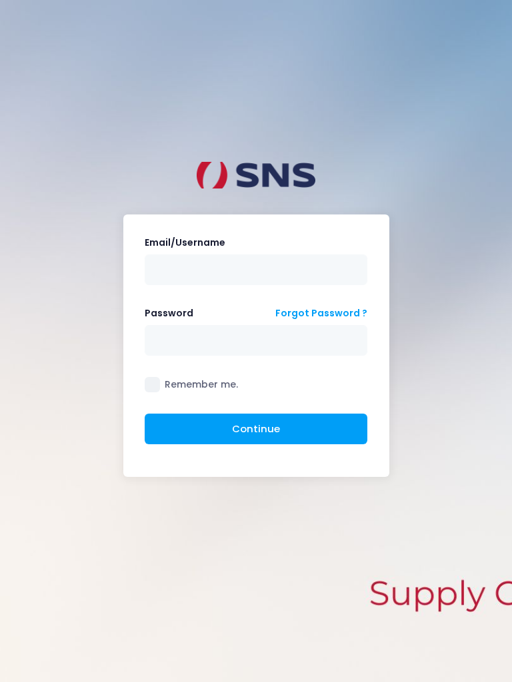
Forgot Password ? (321, 313)
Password (169, 313)
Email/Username (185, 242)
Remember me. (201, 384)
